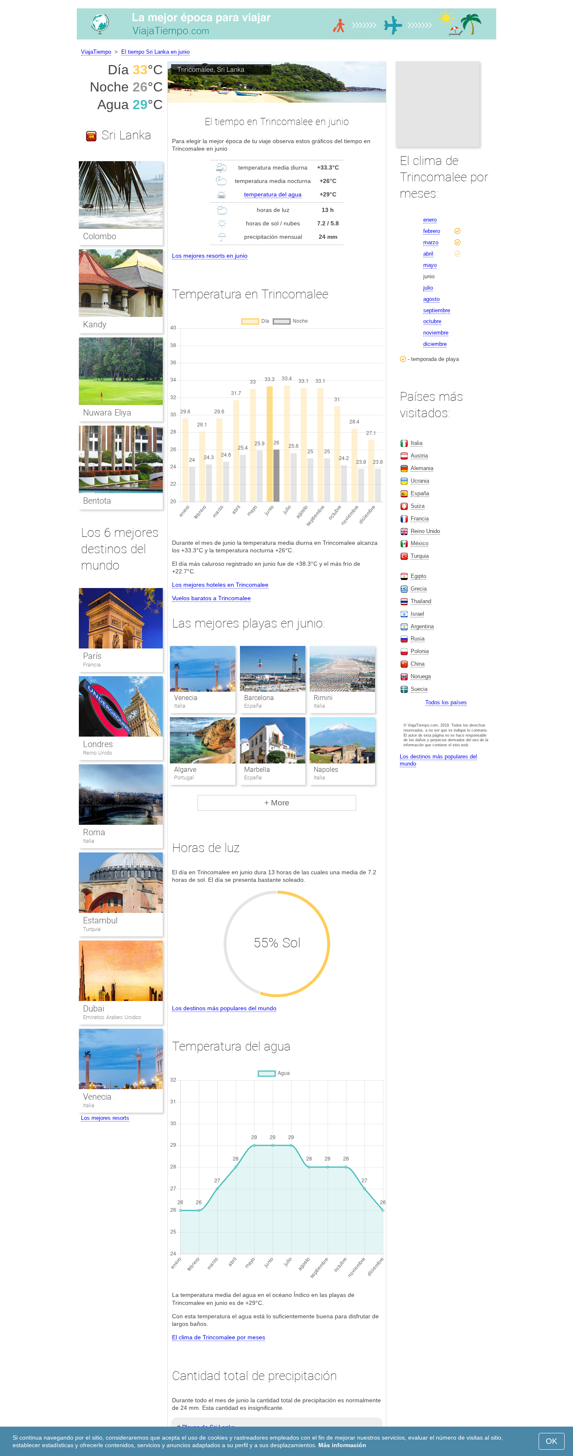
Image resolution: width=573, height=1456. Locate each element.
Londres (98, 744)
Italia (88, 841)
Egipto (418, 576)
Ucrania (420, 481)
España (420, 493)
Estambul (100, 920)
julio (428, 288)
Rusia (418, 638)
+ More (276, 802)
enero (430, 220)
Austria (419, 455)
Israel (417, 614)
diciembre (435, 344)
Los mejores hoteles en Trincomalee (220, 584)
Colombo (99, 236)
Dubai (93, 1009)
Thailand (421, 601)
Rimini (323, 698)
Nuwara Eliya (107, 413)
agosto (431, 299)
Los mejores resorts (105, 1118)
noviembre (435, 332)
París (92, 656)
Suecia (419, 689)
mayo (430, 265)
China (418, 664)
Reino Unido (97, 753)
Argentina (422, 626)
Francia (92, 664)
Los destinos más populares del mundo (224, 1008)
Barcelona (259, 698)
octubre (432, 321)
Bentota (97, 501)
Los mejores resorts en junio (209, 255)
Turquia (92, 929)
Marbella (257, 770)
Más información (342, 1445)
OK (551, 1441)
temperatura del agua (273, 194)
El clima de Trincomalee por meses (218, 1337)
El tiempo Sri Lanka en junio (155, 52)
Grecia (419, 589)
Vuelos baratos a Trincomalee (211, 598)
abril (428, 254)
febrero (431, 231)
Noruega (421, 676)
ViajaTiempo (96, 52)
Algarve (185, 770)
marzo (430, 242)
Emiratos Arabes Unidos (112, 1017)
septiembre (436, 310)
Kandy (95, 324)
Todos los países (446, 702)
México (419, 543)
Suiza (418, 506)
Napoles (326, 770)
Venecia (186, 698)
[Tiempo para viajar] (286, 39)
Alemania (422, 468)
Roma (94, 832)
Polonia (420, 651)
